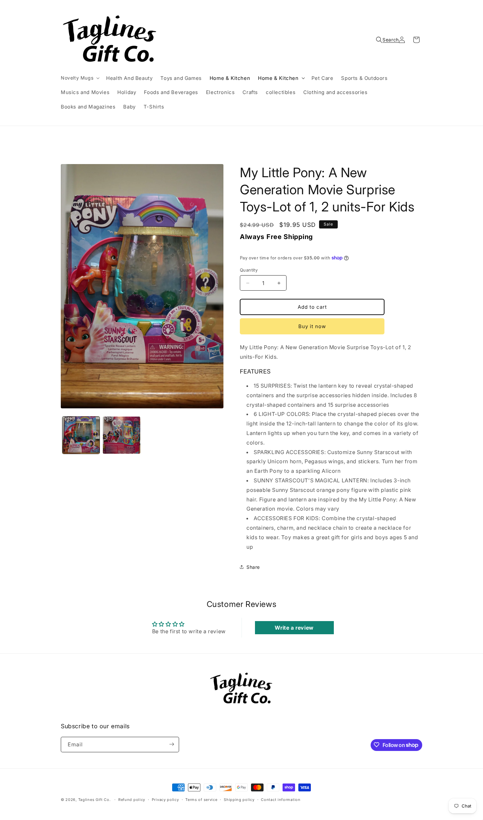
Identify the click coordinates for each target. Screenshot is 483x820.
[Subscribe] (171, 744)
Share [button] (253, 567)
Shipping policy (239, 799)
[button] (79, 78)
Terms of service (201, 799)
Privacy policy (165, 799)
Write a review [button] (294, 627)
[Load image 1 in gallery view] (81, 435)
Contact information (280, 799)
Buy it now (312, 326)
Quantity (249, 270)
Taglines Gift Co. (94, 799)
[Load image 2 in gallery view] (121, 435)
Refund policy (131, 799)
